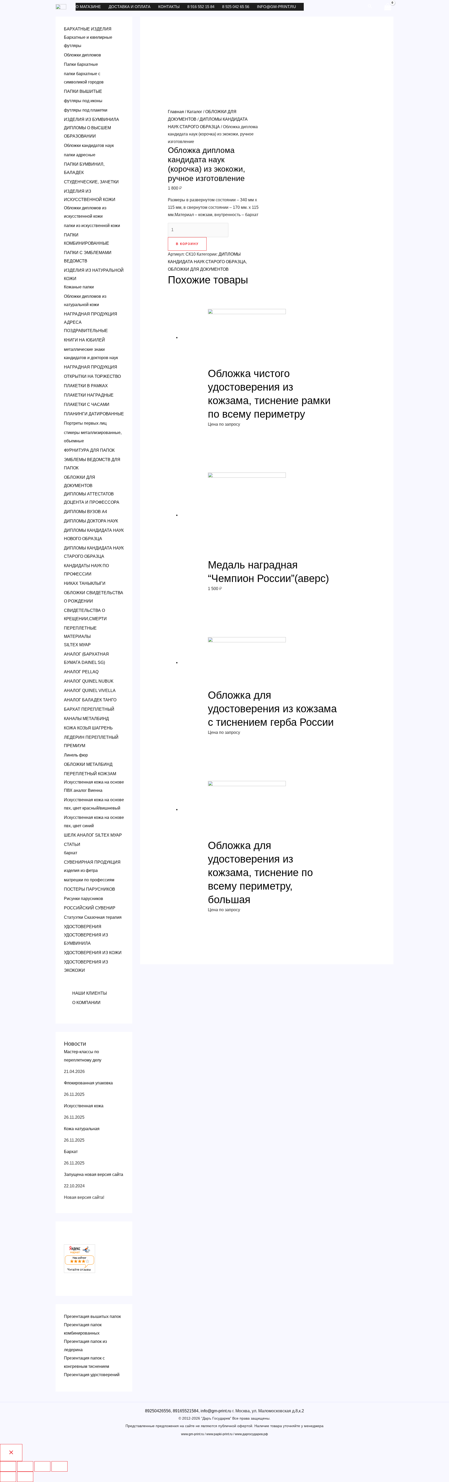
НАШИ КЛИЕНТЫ (89, 993)
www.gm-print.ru (192, 1434)
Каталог (194, 111)
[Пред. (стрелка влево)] (8, 1477)
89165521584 (186, 1411)
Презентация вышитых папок (92, 1316)
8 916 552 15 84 (200, 6)
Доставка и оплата (129, 6)
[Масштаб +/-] (59, 1466)
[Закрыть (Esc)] (8, 1466)
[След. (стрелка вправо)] (25, 1477)
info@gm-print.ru (276, 6)
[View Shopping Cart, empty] (387, 7)
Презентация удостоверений (92, 1375)
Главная (176, 111)
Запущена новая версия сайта (93, 1174)
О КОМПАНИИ (86, 1002)
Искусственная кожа (83, 1106)
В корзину (187, 244)
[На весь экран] (42, 1466)
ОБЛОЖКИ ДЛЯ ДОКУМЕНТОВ (198, 269)
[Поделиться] (25, 1466)
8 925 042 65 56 (235, 6)
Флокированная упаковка (88, 1083)
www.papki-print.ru (219, 1434)
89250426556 (158, 1411)
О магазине (88, 6)
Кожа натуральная (82, 1129)
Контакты (169, 6)
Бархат (71, 1151)
